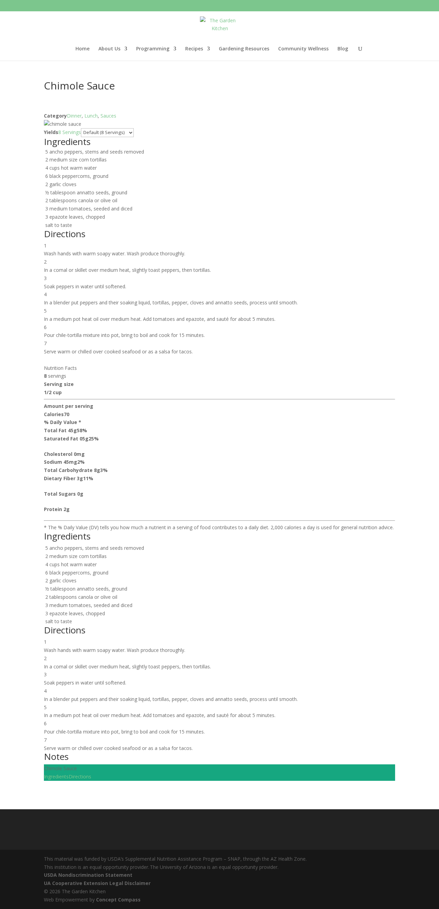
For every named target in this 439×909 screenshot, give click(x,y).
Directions (80, 776)
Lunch (91, 115)
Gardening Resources (244, 49)
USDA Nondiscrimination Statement (88, 875)
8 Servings (69, 132)
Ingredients (56, 776)
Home (82, 49)
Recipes (194, 49)
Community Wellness (303, 49)
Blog (342, 49)
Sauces (108, 115)
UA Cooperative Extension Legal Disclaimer (97, 883)
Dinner (74, 115)
